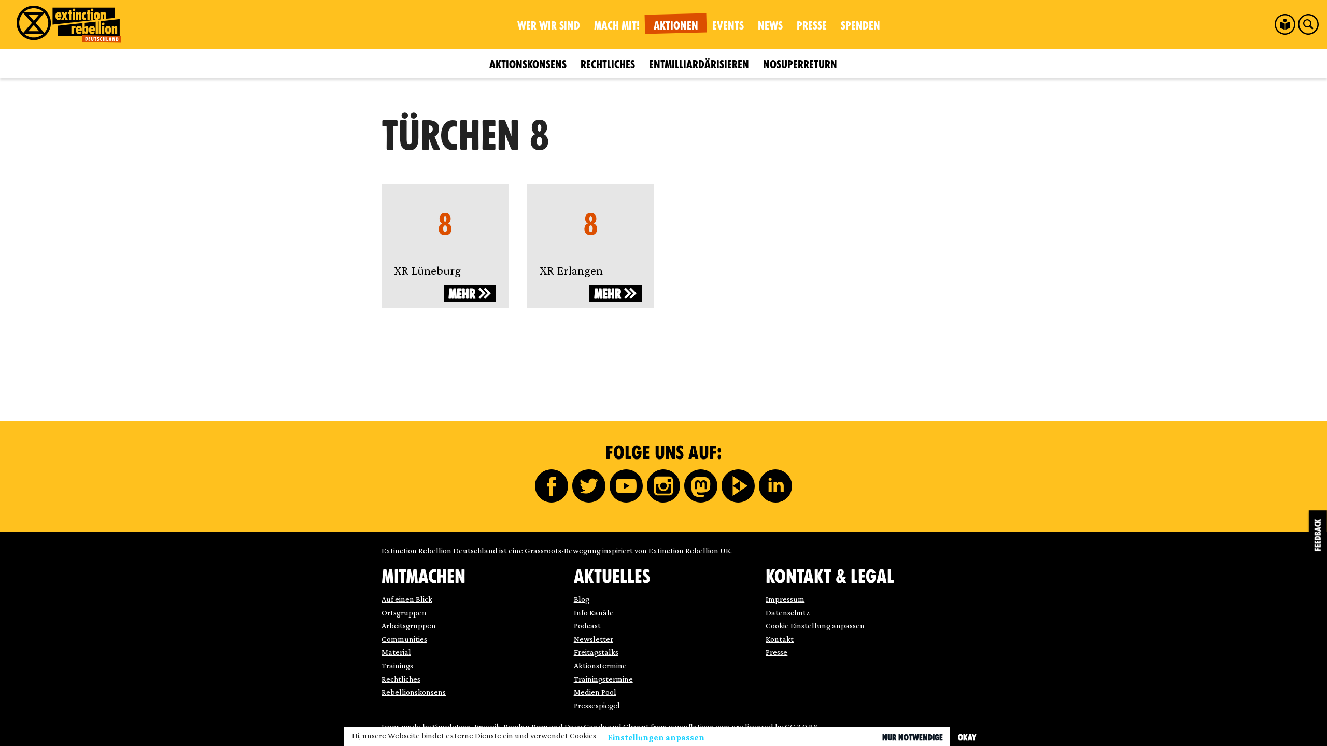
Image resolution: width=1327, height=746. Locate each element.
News (770, 25)
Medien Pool (595, 691)
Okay (967, 737)
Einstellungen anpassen (656, 737)
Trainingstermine (603, 679)
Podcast (587, 625)
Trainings (397, 665)
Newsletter (593, 639)
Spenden (860, 25)
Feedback (1318, 535)
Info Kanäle (594, 612)
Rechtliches (608, 64)
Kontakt (780, 639)
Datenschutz (788, 612)
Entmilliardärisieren (699, 64)
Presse (812, 25)
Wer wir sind (548, 25)
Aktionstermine (600, 665)
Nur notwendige (912, 737)
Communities (404, 639)
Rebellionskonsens (414, 691)
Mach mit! (617, 25)
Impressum (785, 599)
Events (728, 25)
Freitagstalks (596, 652)
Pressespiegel (597, 705)
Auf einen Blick (407, 599)
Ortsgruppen (404, 612)
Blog (581, 599)
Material (396, 652)
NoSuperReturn (800, 64)
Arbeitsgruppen (409, 625)
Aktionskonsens (528, 64)
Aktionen (676, 25)
